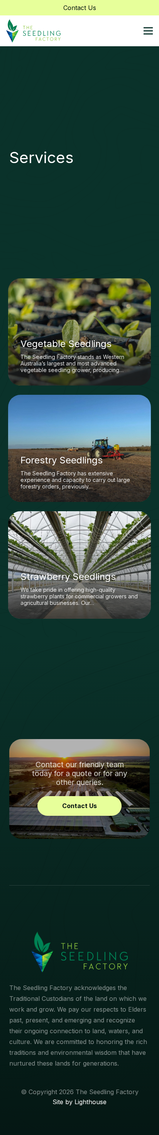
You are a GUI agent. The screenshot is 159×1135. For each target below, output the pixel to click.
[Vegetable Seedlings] (79, 332)
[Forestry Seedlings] (79, 448)
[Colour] (33, 30)
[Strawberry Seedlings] (79, 564)
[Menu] (148, 30)
